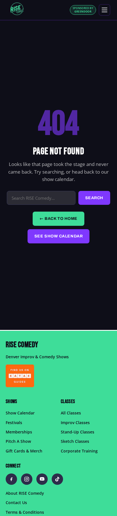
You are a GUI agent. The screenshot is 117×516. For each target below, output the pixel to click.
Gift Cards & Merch (24, 451)
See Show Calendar (58, 236)
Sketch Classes (75, 441)
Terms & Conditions (25, 512)
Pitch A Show (18, 441)
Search (94, 198)
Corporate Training (79, 451)
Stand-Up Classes (77, 432)
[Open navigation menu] (104, 10)
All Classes (71, 413)
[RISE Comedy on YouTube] (42, 479)
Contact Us (16, 503)
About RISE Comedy (25, 493)
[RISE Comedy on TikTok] (57, 479)
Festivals (14, 422)
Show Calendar (20, 413)
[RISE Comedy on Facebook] (11, 479)
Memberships (19, 432)
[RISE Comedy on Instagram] (26, 479)
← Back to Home (58, 218)
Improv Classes (75, 422)
